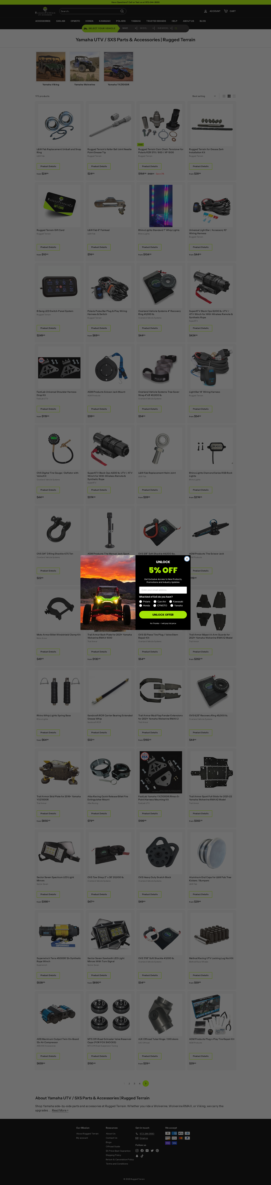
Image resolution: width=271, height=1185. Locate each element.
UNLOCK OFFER (163, 615)
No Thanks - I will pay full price (163, 623)
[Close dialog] (186, 558)
